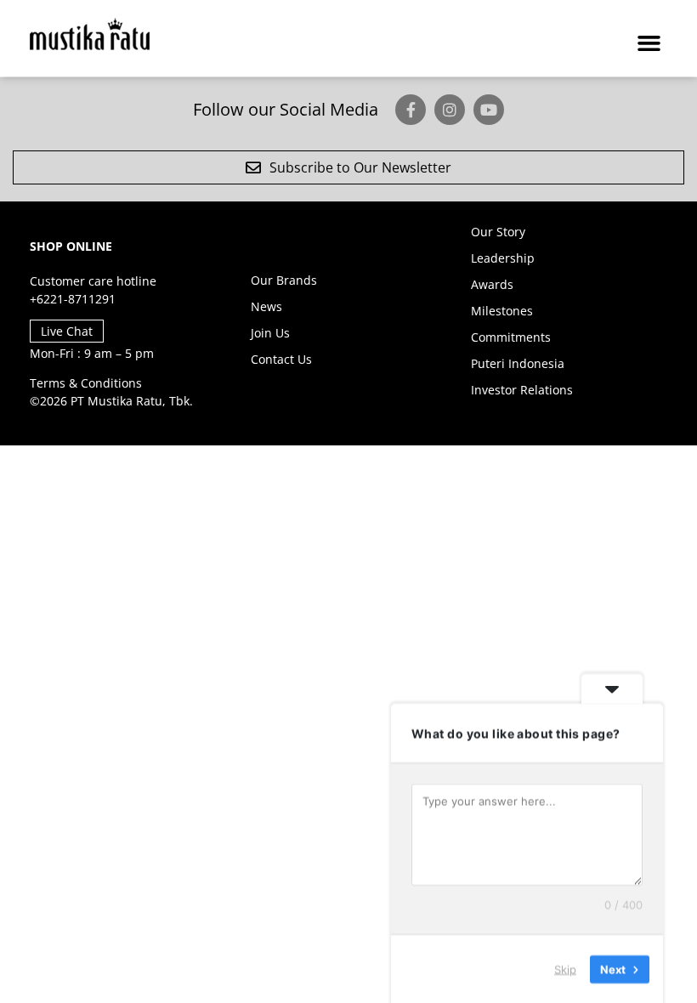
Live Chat (67, 331)
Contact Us (281, 359)
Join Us (270, 333)
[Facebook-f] (410, 109)
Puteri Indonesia (517, 363)
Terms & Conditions (86, 383)
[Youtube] (488, 109)
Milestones (502, 311)
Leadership (503, 258)
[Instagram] (449, 109)
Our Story (498, 232)
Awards (492, 284)
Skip (565, 968)
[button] (649, 42)
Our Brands (284, 280)
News (266, 306)
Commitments (511, 337)
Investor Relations (522, 390)
